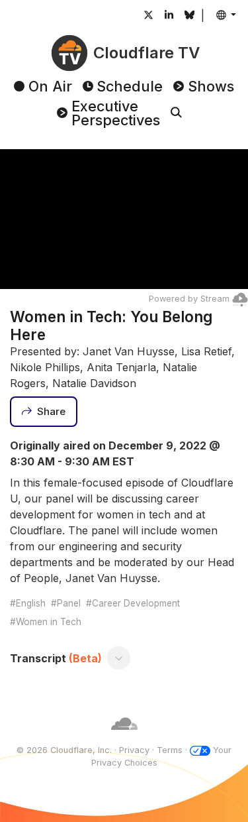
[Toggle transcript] (119, 658)
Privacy (134, 750)
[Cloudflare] (124, 737)
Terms (170, 750)
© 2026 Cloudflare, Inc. (64, 750)
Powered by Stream (189, 299)
